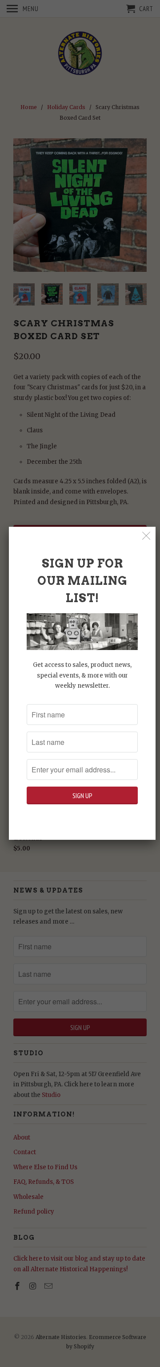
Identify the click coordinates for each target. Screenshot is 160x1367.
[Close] (146, 536)
